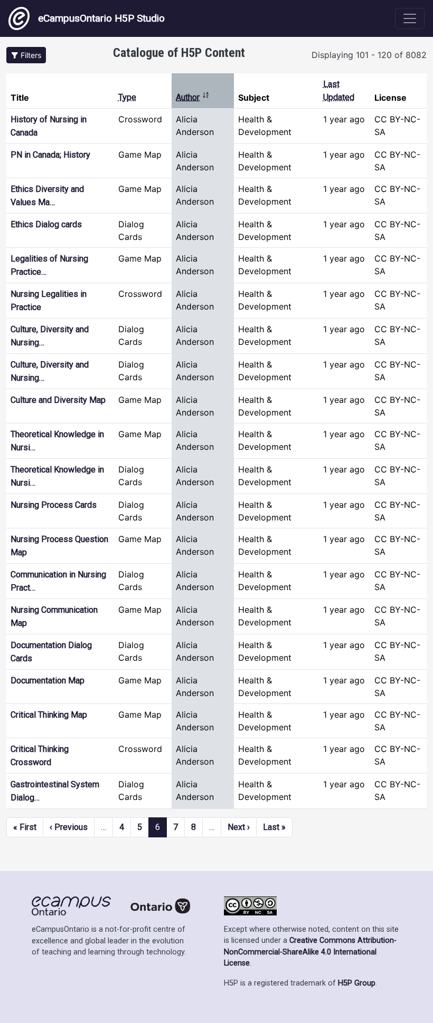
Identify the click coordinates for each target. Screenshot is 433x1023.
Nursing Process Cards (54, 505)
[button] (26, 55)
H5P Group (356, 983)
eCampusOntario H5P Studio (101, 18)
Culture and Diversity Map (58, 400)
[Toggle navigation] (410, 18)
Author (193, 97)
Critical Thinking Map (49, 715)
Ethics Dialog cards (46, 224)
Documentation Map (47, 680)
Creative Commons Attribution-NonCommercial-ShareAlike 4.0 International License (310, 952)
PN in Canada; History (50, 155)
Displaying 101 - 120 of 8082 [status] (369, 55)
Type (127, 97)
